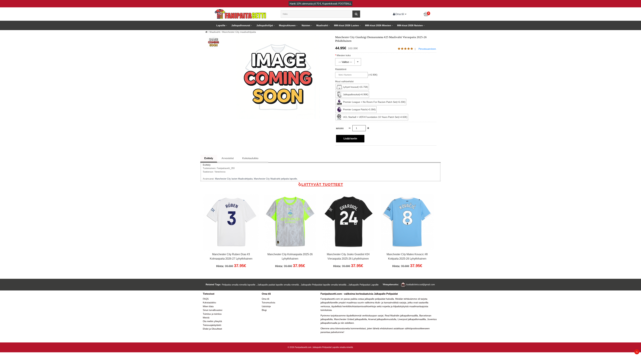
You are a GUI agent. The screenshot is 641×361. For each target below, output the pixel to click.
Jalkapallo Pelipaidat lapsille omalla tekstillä (323, 284)
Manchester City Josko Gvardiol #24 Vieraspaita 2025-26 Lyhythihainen (348, 256)
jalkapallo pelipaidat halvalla (379, 298)
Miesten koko (344, 55)
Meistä (206, 317)
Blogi (264, 310)
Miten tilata (208, 306)
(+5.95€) (372, 74)
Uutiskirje (266, 306)
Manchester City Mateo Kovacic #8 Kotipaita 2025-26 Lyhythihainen (407, 256)
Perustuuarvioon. (427, 48)
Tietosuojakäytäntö (212, 325)
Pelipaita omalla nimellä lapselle (238, 284)
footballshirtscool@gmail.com (420, 284)
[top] (636, 351)
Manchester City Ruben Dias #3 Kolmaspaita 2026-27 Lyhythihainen (231, 256)
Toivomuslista (268, 302)
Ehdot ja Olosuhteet (212, 329)
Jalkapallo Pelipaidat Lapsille (363, 284)
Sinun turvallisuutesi (212, 310)
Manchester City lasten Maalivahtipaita (234, 178)
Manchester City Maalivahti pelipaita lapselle (275, 178)
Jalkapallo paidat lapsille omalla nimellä (278, 284)
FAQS (206, 299)
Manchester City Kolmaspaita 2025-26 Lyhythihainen (290, 256)
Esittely (208, 158)
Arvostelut (228, 158)
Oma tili (399, 14)
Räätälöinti (340, 69)
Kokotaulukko (250, 158)
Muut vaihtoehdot (344, 81)
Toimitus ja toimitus (212, 314)
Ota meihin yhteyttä (212, 321)
